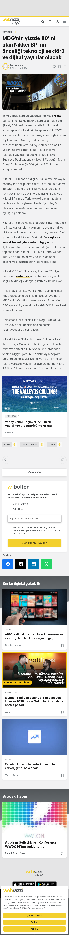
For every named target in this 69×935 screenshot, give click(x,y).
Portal (7, 444)
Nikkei (58, 115)
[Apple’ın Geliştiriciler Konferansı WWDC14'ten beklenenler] (34, 820)
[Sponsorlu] (34, 394)
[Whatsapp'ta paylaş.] (47, 564)
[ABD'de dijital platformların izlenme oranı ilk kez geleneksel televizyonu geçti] (34, 607)
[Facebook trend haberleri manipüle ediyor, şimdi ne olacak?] (34, 737)
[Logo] (11, 21)
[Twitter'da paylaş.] (21, 564)
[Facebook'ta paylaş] (8, 564)
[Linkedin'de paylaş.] (34, 564)
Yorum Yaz (34, 472)
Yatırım (7, 32)
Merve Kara (11, 775)
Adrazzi (9, 432)
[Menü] (64, 22)
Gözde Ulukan (13, 645)
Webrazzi (10, 712)
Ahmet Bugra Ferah (15, 853)
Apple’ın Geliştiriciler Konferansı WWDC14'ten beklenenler (30, 845)
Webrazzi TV (11, 692)
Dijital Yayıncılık (30, 444)
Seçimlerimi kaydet (34, 543)
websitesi (23, 276)
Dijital (8, 629)
